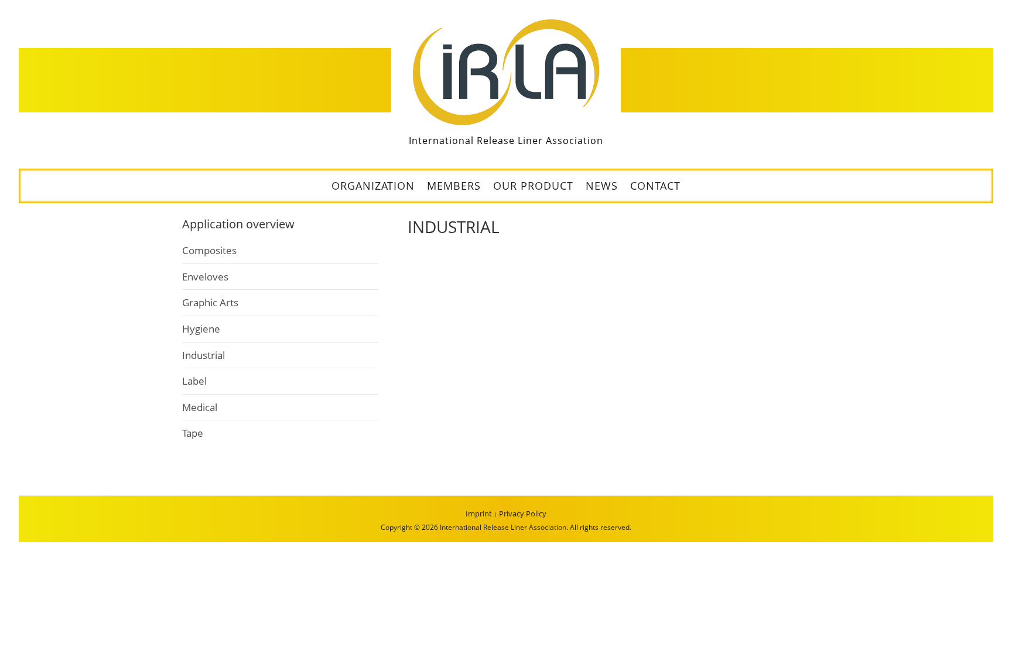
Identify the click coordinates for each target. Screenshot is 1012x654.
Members (454, 186)
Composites (209, 250)
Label (194, 381)
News (602, 186)
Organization (373, 186)
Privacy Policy (522, 513)
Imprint (479, 513)
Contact (655, 186)
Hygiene (201, 328)
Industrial (203, 355)
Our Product (533, 186)
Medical (199, 407)
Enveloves (205, 276)
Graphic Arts (210, 302)
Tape (192, 433)
